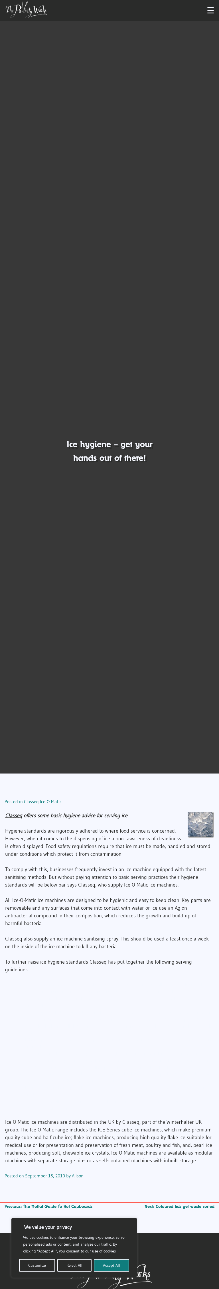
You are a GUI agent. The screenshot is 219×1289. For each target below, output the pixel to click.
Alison (78, 1176)
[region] (74, 1248)
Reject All (74, 1265)
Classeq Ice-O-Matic (43, 801)
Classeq (13, 815)
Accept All (111, 1265)
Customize (37, 1265)
